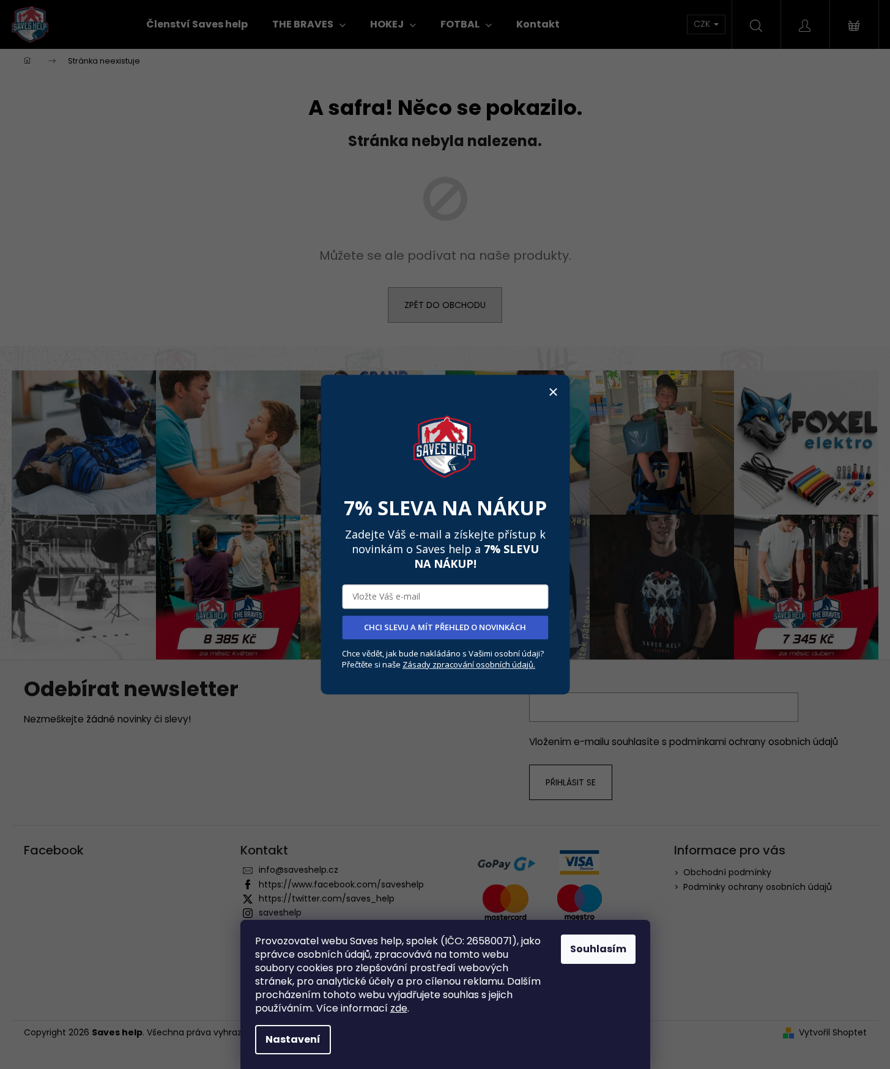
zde (398, 1008)
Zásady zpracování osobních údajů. (468, 664)
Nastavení (293, 1039)
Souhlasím (598, 949)
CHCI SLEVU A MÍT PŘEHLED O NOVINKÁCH (445, 627)
